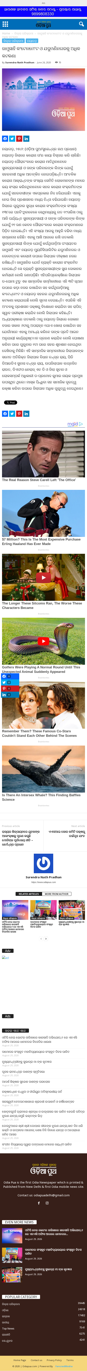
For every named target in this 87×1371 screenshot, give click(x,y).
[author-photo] (43, 863)
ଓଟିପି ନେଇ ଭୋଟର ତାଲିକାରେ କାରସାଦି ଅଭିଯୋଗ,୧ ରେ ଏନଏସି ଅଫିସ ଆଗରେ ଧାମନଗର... (54, 1232)
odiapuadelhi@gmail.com (52, 1195)
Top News (8, 1328)
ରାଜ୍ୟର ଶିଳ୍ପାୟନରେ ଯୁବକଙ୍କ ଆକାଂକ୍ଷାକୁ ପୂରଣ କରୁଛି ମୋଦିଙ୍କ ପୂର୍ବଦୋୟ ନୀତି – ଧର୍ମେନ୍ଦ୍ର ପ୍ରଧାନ (21, 837)
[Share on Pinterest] (19, 139)
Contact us (36, 1360)
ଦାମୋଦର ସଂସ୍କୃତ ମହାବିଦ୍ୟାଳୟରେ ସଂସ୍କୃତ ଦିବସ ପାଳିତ (41, 924)
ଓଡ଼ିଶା (5, 1310)
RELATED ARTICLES (29, 893)
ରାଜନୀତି (6, 1334)
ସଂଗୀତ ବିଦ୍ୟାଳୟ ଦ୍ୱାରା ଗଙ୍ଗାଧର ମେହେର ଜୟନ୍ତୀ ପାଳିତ (37, 1144)
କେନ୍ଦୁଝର (7, 1340)
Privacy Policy (54, 1360)
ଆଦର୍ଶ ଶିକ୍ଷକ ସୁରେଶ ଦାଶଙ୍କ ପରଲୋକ (26, 1081)
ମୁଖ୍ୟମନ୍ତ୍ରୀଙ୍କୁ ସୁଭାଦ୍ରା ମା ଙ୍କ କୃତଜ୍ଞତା (71, 923)
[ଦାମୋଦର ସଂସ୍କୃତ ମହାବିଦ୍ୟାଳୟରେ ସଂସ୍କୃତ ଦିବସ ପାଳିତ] (43, 910)
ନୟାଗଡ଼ (32, 41)
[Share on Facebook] (5, 139)
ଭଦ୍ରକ (6, 1316)
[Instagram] (47, 1203)
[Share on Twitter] (12, 139)
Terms (69, 1360)
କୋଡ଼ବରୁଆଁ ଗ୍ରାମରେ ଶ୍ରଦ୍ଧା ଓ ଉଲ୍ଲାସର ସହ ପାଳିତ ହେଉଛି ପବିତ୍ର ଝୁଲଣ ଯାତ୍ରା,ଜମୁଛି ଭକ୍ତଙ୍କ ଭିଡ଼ (43, 1113)
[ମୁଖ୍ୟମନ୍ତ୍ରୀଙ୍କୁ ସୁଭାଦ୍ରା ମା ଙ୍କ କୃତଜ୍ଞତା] (72, 910)
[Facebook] (40, 1203)
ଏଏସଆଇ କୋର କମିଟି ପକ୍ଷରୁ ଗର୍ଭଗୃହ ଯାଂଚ (67, 833)
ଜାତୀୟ (5, 1322)
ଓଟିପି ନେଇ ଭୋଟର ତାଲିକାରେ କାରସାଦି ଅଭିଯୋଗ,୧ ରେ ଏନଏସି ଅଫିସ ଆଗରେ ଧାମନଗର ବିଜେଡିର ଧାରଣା (13, 926)
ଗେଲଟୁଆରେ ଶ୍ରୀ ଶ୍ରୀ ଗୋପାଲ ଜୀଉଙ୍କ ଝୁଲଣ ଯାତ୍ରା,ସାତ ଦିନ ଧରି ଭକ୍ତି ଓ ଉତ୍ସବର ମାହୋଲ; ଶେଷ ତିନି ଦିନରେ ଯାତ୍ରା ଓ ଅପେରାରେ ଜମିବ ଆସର (42, 1130)
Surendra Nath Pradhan (19, 62)
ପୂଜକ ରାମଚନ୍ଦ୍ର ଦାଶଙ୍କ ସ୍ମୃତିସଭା (23, 1071)
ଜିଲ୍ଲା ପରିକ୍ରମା (23, 33)
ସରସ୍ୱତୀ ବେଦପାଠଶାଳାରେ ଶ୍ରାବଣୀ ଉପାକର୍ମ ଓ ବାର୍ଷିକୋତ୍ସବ (38, 1101)
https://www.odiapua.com (43, 882)
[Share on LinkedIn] (26, 139)
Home (6, 33)
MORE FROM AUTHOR (56, 893)
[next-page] (46, 938)
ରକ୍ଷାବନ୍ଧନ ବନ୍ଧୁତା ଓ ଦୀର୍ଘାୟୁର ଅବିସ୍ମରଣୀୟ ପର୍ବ (32, 1091)
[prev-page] (41, 938)
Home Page (20, 1360)
